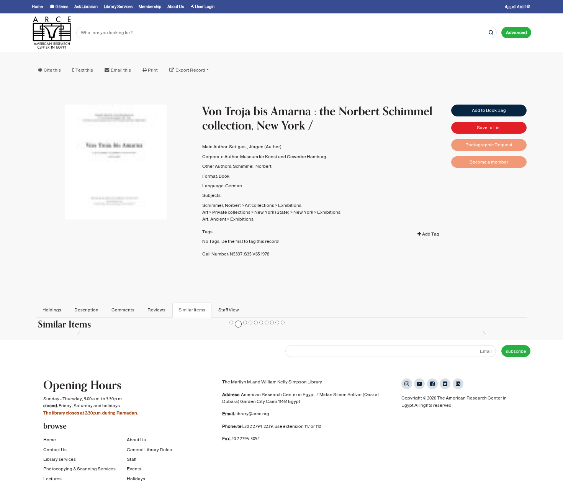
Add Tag (430, 234)
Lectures (52, 478)
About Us (136, 439)
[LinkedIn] (458, 383)
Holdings (52, 310)
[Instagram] (406, 383)
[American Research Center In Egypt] (52, 32)
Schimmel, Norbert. (252, 166)
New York (303, 212)
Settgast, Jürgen (246, 146)
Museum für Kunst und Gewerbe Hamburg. (283, 156)
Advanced (516, 32)
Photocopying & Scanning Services (79, 469)
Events (134, 469)
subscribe (516, 351)
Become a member (489, 162)
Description (86, 310)
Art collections (259, 205)
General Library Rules (149, 449)
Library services (59, 459)
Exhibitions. (290, 205)
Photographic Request (488, 144)
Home (49, 439)
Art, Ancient (214, 219)
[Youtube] (419, 383)
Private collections (231, 212)
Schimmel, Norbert (221, 205)
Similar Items (191, 310)
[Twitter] (445, 383)
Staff (131, 459)
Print (153, 70)
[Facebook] (432, 383)
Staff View (228, 310)
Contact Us (55, 449)
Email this (121, 70)
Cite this (52, 70)
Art (205, 212)
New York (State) (272, 212)
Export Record (190, 70)
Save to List (489, 127)
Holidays (136, 478)
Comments (122, 310)
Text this (84, 70)
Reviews (156, 310)
